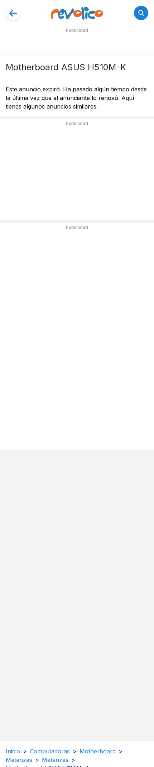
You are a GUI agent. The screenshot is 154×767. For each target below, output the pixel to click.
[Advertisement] (77, 44)
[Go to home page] (77, 13)
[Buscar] (141, 13)
